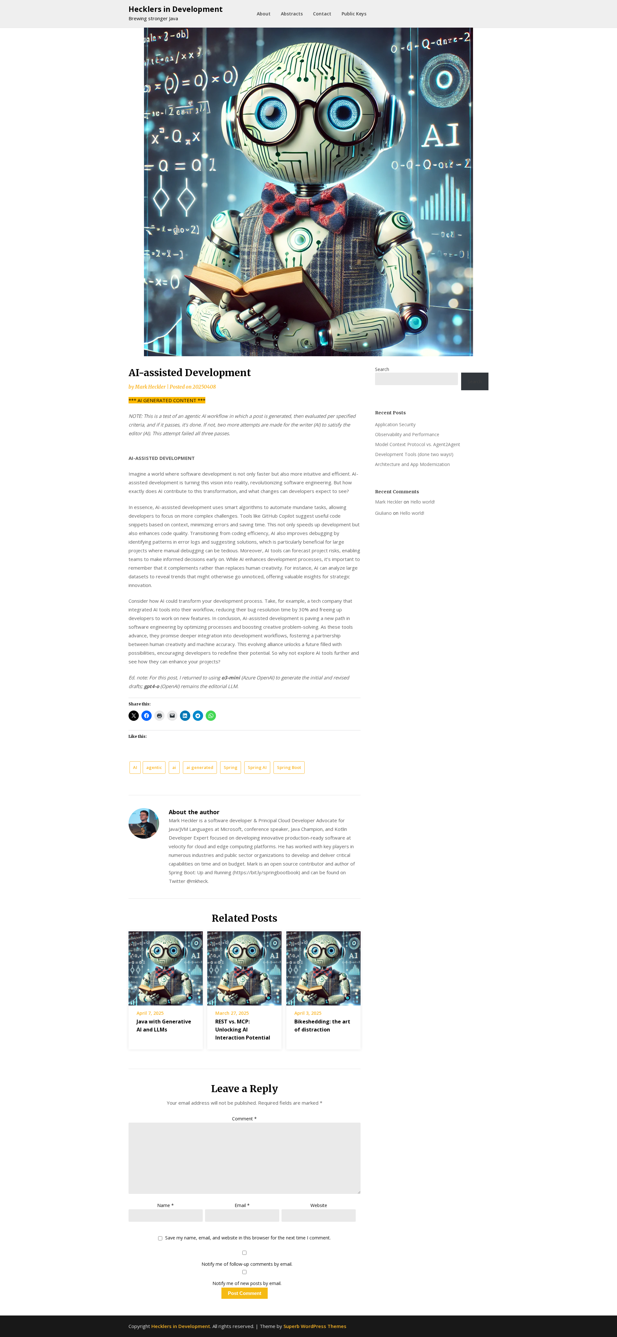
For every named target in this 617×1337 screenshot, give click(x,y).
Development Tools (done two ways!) (414, 454)
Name (165, 1205)
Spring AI (257, 767)
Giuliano (383, 513)
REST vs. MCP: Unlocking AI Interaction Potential (242, 1029)
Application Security (395, 424)
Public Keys (354, 14)
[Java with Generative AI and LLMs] (166, 966)
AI (135, 767)
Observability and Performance (407, 434)
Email (242, 1205)
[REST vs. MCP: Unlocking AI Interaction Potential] (244, 966)
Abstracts (292, 14)
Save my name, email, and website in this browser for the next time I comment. (248, 1238)
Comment (244, 1119)
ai (174, 767)
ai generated (199, 767)
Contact (322, 14)
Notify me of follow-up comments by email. (246, 1264)
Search (382, 369)
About (264, 14)
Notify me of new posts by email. (247, 1283)
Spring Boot (289, 767)
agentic (154, 767)
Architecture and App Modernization (412, 464)
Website (318, 1205)
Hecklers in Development (176, 9)
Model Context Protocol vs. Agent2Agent (417, 444)
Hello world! (422, 502)
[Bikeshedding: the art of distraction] (323, 966)
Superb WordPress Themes (314, 1326)
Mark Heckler (150, 387)
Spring (230, 767)
